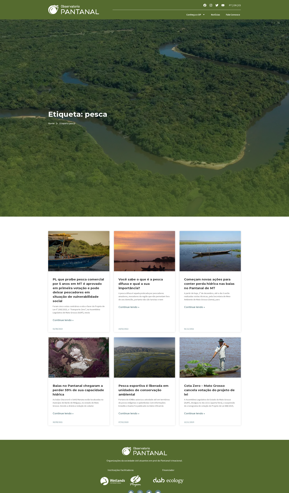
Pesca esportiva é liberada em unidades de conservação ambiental (143, 390)
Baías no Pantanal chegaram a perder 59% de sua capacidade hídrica (78, 390)
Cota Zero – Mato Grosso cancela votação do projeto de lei (209, 390)
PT (230, 5)
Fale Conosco (233, 14)
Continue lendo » (63, 320)
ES (239, 5)
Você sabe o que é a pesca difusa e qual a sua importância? (140, 283)
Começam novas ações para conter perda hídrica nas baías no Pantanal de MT (209, 283)
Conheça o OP (193, 14)
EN (235, 5)
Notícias (215, 14)
